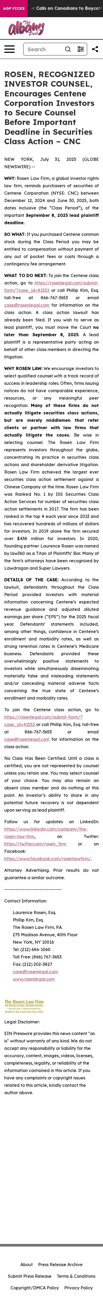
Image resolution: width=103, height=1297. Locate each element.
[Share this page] (95, 49)
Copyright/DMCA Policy (35, 1287)
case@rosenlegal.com (26, 305)
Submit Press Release (30, 1276)
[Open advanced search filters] (80, 49)
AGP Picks (14, 8)
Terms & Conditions (76, 1276)
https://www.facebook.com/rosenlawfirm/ (47, 858)
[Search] (68, 49)
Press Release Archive (60, 1264)
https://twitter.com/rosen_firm (35, 843)
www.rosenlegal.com (34, 979)
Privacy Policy (78, 1287)
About (26, 1264)
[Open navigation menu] (9, 49)
